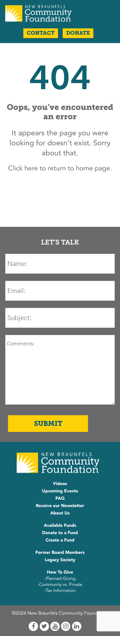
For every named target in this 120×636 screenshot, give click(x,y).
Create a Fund (60, 540)
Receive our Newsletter (60, 506)
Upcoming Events (60, 491)
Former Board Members (60, 552)
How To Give (60, 572)
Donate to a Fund (60, 533)
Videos (60, 484)
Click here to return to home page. (60, 168)
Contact (41, 33)
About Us (60, 513)
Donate (78, 33)
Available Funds (60, 525)
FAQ (60, 498)
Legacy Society (60, 560)
